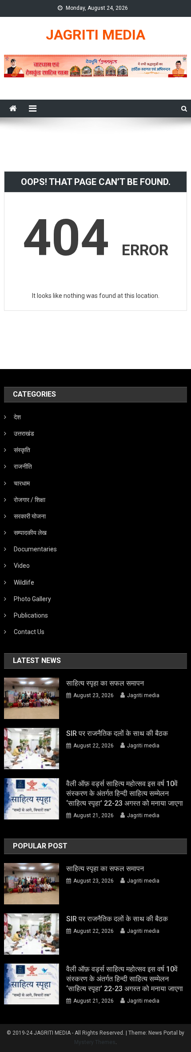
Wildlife (24, 582)
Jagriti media (143, 695)
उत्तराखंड (24, 433)
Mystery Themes (94, 1042)
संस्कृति (22, 450)
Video (22, 565)
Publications (31, 615)
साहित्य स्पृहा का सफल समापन (105, 683)
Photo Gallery (32, 598)
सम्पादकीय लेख (30, 532)
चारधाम (22, 483)
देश (17, 417)
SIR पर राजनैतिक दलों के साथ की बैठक (117, 733)
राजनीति (23, 466)
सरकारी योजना (30, 516)
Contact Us (29, 631)
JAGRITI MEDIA (95, 34)
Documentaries (35, 549)
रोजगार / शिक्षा (29, 499)
